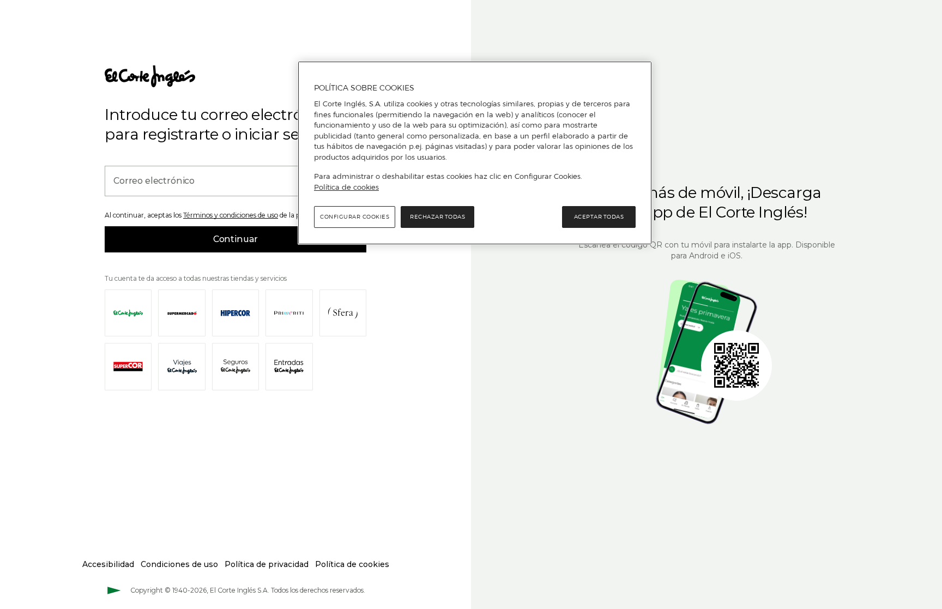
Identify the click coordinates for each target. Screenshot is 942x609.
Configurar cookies (354, 216)
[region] (475, 153)
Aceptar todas (599, 216)
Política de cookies (346, 187)
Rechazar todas (437, 216)
